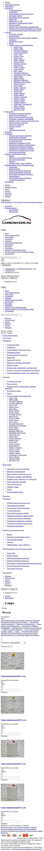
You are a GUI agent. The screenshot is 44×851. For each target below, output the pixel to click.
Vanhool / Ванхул (15, 453)
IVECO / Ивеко (14, 418)
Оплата (7, 191)
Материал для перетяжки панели (20, 158)
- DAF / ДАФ (17, 54)
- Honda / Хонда (18, 62)
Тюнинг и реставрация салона (15, 154)
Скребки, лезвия (14, 126)
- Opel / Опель (18, 86)
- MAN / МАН (18, 76)
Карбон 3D (13, 19)
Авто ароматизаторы (12, 5)
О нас (7, 189)
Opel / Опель (13, 436)
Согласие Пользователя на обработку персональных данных (22, 831)
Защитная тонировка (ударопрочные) (22, 145)
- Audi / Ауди (17, 47)
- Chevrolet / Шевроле (20, 51)
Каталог (6, 333)
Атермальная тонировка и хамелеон (21, 148)
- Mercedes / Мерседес (20, 80)
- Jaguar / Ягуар (18, 69)
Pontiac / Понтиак (15, 438)
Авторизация (13, 210)
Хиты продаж (10, 320)
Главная (7, 596)
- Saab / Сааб (17, 91)
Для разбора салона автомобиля (20, 113)
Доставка (8, 193)
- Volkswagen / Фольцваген (22, 104)
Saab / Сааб (13, 442)
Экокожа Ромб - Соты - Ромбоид (20, 163)
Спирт (11, 128)
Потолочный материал (17, 159)
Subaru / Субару (14, 449)
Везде (7, 233)
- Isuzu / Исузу (18, 65)
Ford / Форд (13, 409)
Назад (8, 2)
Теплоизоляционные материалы (20, 178)
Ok (41, 849)
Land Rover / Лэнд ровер (17, 425)
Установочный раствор (17, 130)
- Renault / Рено (18, 89)
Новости (8, 324)
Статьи (7, 326)
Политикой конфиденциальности (28, 849)
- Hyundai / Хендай (19, 64)
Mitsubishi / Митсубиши (17, 433)
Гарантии (8, 195)
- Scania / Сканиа (19, 93)
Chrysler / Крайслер (15, 403)
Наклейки (8, 132)
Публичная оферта (30, 829)
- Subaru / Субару (19, 99)
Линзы (11, 43)
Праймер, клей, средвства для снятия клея (23, 121)
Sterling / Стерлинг (15, 448)
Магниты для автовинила (18, 115)
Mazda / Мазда (14, 429)
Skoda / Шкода (14, 446)
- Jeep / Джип (17, 71)
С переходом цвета (15, 141)
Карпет (11, 156)
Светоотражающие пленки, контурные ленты (25, 30)
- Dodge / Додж (18, 56)
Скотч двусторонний (16, 124)
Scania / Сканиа (14, 444)
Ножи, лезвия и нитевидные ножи (21, 117)
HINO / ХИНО (14, 411)
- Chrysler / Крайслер (20, 52)
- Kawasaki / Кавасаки (20, 73)
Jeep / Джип (13, 422)
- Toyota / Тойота (19, 100)
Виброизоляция (14, 169)
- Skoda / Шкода (18, 95)
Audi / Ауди (13, 398)
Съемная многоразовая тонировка (21, 147)
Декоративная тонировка (18, 137)
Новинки (8, 318)
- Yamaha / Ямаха (19, 108)
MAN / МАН (13, 427)
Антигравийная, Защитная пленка (21, 14)
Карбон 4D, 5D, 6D (15, 21)
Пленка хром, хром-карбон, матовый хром (24, 27)
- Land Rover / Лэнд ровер (22, 75)
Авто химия (9, 6)
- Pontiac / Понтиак (19, 88)
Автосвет (8, 32)
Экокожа (12, 161)
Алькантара (13, 12)
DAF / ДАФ (13, 405)
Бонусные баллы (11, 187)
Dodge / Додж (14, 407)
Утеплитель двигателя (17, 180)
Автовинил (9, 8)
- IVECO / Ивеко (19, 67)
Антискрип (13, 167)
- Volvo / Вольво (18, 106)
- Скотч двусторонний (30, 630)
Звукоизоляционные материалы (20, 171)
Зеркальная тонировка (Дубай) (19, 143)
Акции (7, 322)
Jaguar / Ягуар (14, 420)
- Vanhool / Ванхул (19, 102)
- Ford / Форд (17, 58)
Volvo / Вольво (14, 457)
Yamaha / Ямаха (14, 459)
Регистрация (13, 212)
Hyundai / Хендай (15, 414)
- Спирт (16, 631)
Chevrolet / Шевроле (16, 401)
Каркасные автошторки (17, 152)
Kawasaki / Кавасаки (16, 424)
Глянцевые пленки (15, 16)
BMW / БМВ (13, 400)
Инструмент (9, 112)
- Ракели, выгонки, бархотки (11, 630)
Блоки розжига (14, 36)
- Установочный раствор (29, 631)
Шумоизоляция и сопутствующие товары (19, 165)
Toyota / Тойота (14, 451)
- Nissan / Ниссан (19, 84)
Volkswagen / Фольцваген (18, 455)
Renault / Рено (14, 440)
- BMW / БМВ (18, 49)
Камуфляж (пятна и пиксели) (19, 17)
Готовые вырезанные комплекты (20, 136)
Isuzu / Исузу (13, 416)
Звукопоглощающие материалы (20, 172)
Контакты (8, 327)
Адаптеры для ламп (16, 34)
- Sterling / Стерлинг (20, 97)
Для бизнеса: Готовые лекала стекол (21, 150)
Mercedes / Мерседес (16, 431)
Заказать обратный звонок (10, 276)
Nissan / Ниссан (14, 435)
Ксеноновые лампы (16, 41)
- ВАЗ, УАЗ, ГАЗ (18, 110)
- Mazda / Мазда (18, 78)
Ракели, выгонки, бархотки (18, 123)
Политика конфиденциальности (12, 829)
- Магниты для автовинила (25, 624)
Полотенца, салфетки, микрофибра (21, 119)
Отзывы (8, 196)
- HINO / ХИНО (18, 60)
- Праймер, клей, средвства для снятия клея (25, 628)
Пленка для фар (14, 25)
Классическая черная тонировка (20, 139)
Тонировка (8, 134)
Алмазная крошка (15, 10)
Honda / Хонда (14, 413)
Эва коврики (9, 182)
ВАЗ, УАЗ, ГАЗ (14, 460)
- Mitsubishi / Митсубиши (21, 82)
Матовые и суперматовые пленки (21, 23)
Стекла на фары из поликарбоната (21, 45)
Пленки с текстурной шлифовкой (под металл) (25, 29)
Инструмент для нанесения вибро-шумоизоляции (24, 563)
